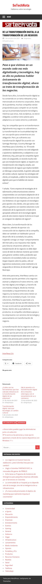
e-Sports (8, 511)
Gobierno (8, 534)
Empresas (27, 38)
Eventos (8, 526)
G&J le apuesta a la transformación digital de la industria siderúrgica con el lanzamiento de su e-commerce (29, 392)
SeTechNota (21, 5)
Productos (9, 554)
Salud (7, 562)
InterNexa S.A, (8, 353)
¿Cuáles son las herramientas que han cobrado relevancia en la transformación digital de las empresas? (10, 392)
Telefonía (8, 568)
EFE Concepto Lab (9, 423)
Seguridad (9, 565)
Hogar (7, 537)
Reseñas (8, 560)
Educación (9, 514)
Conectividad (10, 508)
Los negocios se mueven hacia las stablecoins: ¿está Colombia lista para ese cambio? (18, 463)
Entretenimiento (11, 523)
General (8, 531)
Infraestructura (7, 41)
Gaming (8, 528)
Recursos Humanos (12, 557)
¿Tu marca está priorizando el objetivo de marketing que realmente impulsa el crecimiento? (19, 494)
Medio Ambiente (11, 545)
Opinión (8, 548)
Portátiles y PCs (11, 551)
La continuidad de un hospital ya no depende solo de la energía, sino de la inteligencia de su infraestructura (21, 485)
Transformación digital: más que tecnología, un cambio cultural (10, 409)
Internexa (21, 423)
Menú (9, 17)
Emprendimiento (11, 517)
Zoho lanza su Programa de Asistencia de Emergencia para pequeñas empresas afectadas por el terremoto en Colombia (20, 477)
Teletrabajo (9, 571)
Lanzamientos (10, 542)
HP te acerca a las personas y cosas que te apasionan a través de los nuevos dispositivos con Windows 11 (20, 438)
